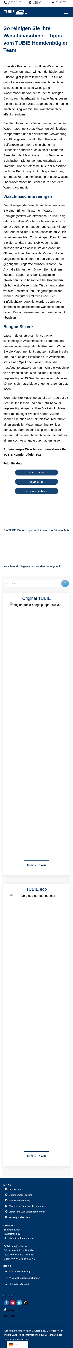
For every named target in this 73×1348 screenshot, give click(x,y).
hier (27, 1339)
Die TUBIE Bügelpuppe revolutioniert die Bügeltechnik (36, 515)
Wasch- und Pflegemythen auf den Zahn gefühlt (36, 551)
